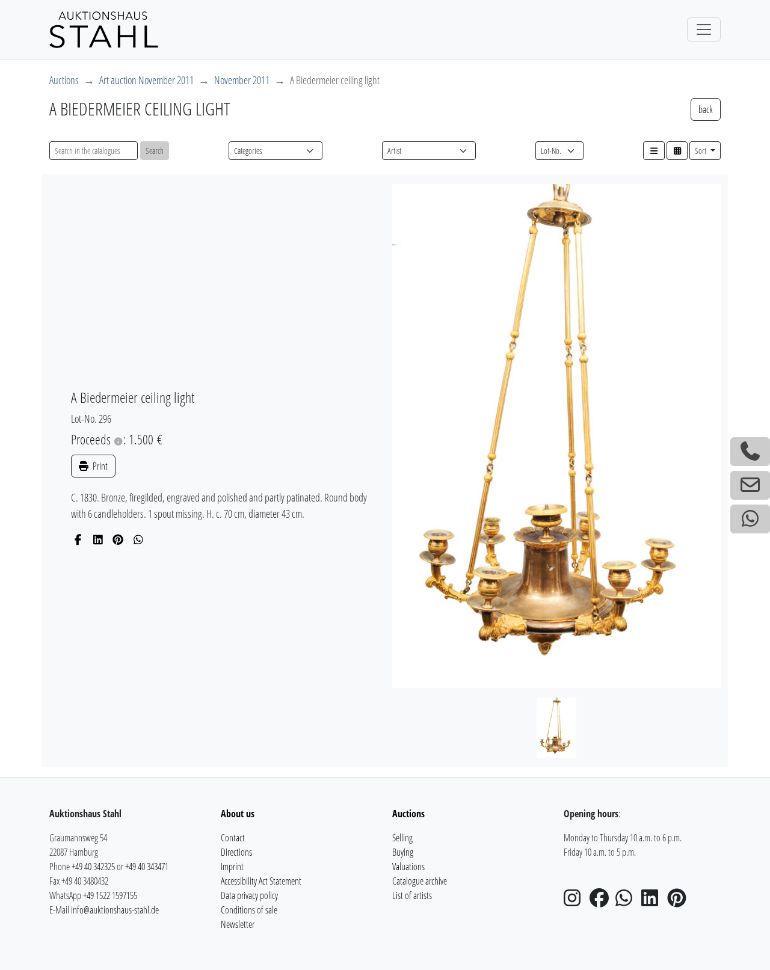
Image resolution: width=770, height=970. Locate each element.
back (705, 109)
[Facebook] (78, 539)
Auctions (64, 80)
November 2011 (242, 80)
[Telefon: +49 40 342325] (750, 451)
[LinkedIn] (98, 539)
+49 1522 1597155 (110, 895)
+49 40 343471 (146, 866)
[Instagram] (576, 901)
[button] (654, 150)
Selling (402, 837)
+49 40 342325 (93, 866)
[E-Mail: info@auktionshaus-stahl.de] (750, 485)
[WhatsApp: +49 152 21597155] (750, 519)
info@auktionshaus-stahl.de (115, 909)
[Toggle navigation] (704, 29)
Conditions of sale (249, 909)
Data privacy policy (249, 895)
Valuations (408, 866)
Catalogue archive (419, 881)
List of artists (412, 895)
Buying (402, 852)
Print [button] (99, 466)
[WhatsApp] (139, 539)
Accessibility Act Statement (261, 881)
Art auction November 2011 (146, 80)
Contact (233, 837)
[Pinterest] (118, 539)
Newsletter (237, 924)
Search (155, 150)
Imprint (232, 866)
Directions (236, 852)
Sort (701, 150)
